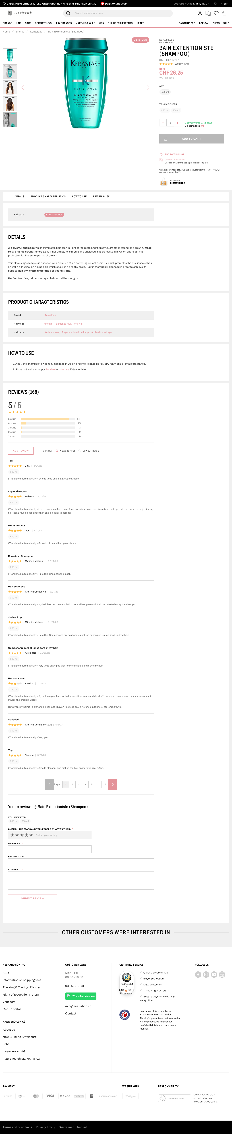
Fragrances (64, 23)
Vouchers (9, 1001)
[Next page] (112, 784)
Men (101, 23)
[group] (191, 109)
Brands (7, 23)
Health (141, 23)
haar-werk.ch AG (14, 1051)
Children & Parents (120, 23)
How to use (79, 196)
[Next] (148, 88)
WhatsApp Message (83, 996)
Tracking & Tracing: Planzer (21, 987)
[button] (10, 55)
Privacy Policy (45, 1127)
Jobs (6, 1044)
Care (28, 23)
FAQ (6, 972)
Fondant (50, 369)
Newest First (67, 451)
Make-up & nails (85, 23)
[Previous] (23, 88)
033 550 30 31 (200, 3)
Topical (204, 23)
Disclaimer (66, 1127)
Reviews (101, 196)
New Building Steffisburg (20, 1036)
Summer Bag (177, 183)
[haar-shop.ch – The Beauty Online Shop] (20, 13)
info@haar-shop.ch (78, 1006)
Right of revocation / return (21, 994)
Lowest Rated (90, 451)
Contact (70, 1013)
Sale (226, 23)
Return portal (12, 1009)
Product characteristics (48, 196)
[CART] (224, 13)
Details (19, 196)
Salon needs (187, 23)
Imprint (82, 1127)
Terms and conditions (17, 1127)
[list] (85, 87)
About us (9, 1029)
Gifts (216, 23)
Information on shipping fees (22, 980)
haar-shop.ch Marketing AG (21, 1058)
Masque (64, 369)
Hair (18, 23)
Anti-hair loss (55, 214)
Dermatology (44, 23)
